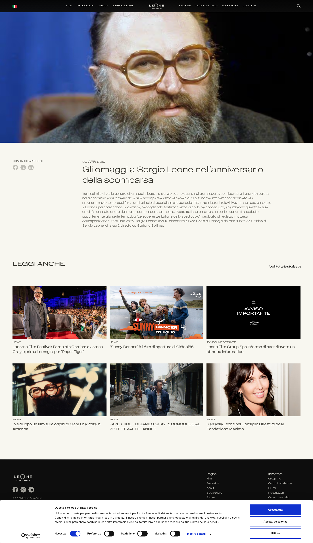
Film (209, 478)
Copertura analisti (278, 497)
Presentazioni (276, 493)
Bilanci (272, 488)
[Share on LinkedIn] (31, 167)
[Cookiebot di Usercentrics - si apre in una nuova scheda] (31, 536)
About (210, 488)
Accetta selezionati (275, 521)
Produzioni (213, 483)
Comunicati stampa (280, 483)
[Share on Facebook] (15, 167)
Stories (211, 497)
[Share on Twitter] (23, 167)
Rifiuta (275, 533)
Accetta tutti (275, 509)
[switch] (109, 533)
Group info (274, 478)
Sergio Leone (214, 493)
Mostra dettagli (196, 533)
